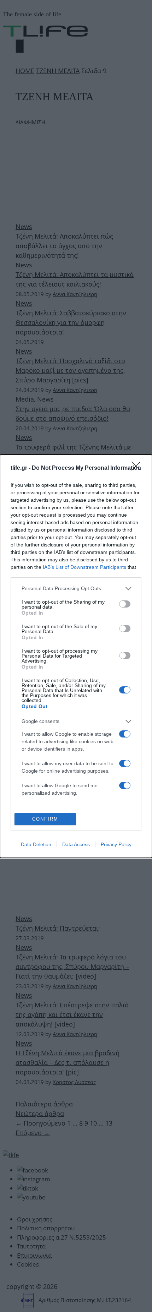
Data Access (76, 844)
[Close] (138, 468)
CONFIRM (45, 819)
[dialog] (76, 656)
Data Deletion (36, 844)
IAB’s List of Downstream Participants (84, 567)
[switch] (124, 604)
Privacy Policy (116, 844)
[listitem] (76, 588)
